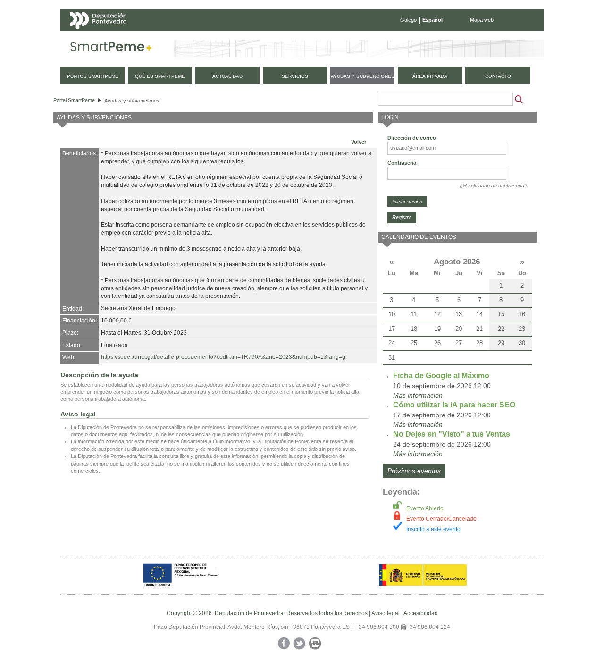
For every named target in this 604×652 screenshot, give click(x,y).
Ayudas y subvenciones (131, 100)
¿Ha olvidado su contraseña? (493, 185)
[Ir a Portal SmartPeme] (111, 48)
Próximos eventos (414, 470)
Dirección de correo (411, 138)
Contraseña (401, 163)
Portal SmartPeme (74, 100)
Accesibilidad (420, 613)
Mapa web (482, 20)
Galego (408, 20)
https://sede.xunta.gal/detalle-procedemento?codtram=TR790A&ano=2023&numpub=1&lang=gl (224, 357)
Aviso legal (385, 613)
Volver (358, 141)
